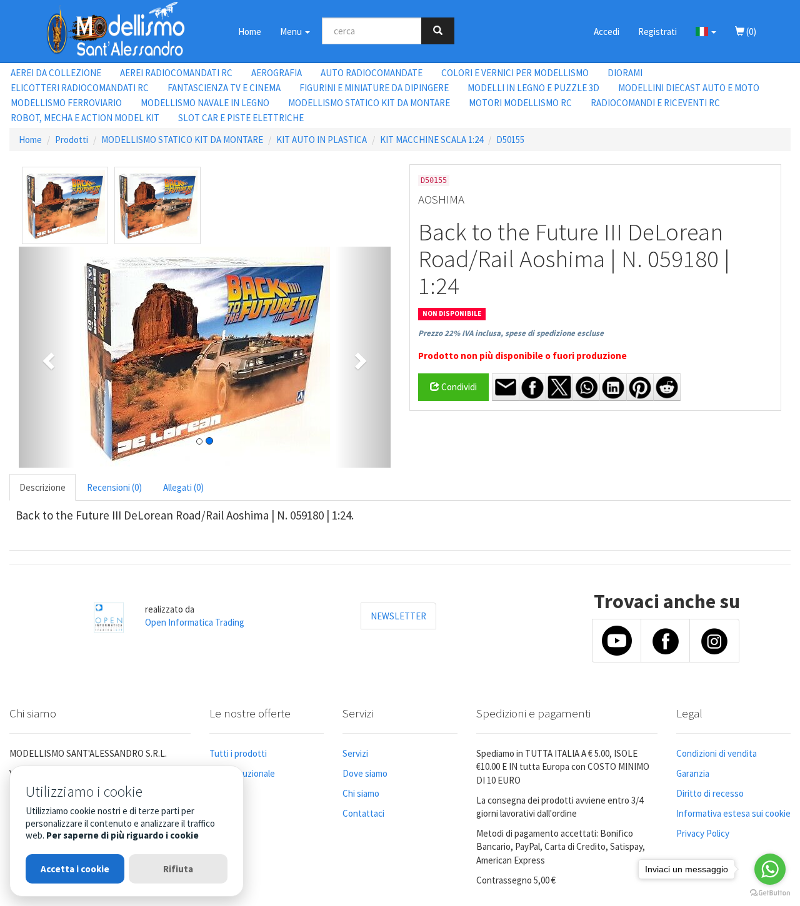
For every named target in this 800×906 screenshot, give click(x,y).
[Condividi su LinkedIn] (613, 387)
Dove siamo (365, 773)
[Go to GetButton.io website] (770, 893)
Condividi (458, 387)
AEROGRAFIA (276, 73)
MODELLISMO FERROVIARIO (66, 103)
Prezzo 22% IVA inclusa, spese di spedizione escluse (511, 333)
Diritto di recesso (710, 793)
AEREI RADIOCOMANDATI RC (176, 73)
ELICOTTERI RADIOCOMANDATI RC (80, 88)
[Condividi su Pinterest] (640, 387)
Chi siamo (360, 793)
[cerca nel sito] (437, 30)
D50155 (510, 139)
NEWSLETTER (398, 616)
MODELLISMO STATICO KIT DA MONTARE (369, 103)
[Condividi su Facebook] (532, 387)
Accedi (606, 31)
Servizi (355, 753)
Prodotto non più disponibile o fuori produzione (522, 356)
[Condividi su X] (559, 387)
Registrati (657, 31)
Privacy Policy (702, 833)
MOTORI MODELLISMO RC (520, 103)
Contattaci (363, 813)
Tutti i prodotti (238, 753)
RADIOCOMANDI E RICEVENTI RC (655, 103)
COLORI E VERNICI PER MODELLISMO (515, 73)
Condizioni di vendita (716, 753)
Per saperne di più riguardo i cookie (122, 835)
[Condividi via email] (505, 387)
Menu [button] (292, 31)
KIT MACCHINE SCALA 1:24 (431, 139)
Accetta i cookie (75, 869)
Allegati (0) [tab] (183, 487)
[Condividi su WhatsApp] (586, 387)
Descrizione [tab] (42, 487)
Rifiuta (178, 869)
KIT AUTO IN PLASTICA (321, 139)
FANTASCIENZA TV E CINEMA (224, 88)
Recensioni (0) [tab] (114, 487)
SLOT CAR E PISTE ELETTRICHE (241, 118)
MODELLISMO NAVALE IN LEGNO (205, 103)
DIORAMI (625, 73)
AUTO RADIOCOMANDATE (371, 73)
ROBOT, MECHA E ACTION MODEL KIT (85, 118)
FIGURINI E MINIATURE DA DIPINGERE (374, 88)
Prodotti (71, 139)
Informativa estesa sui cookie (733, 813)
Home (249, 31)
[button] (706, 31)
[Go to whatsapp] (770, 869)
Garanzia (692, 773)
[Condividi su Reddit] (667, 387)
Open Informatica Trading (194, 622)
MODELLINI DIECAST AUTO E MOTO (688, 88)
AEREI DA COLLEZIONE (56, 73)
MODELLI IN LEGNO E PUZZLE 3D (533, 88)
